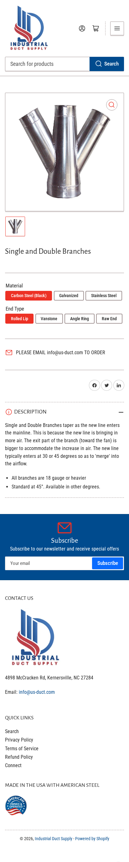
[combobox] (64, 64)
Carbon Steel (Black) (29, 295)
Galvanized (68, 295)
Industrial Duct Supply (53, 838)
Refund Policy (19, 757)
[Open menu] (117, 28)
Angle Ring (79, 318)
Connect (13, 765)
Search (111, 64)
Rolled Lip (19, 318)
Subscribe (107, 563)
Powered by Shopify (92, 838)
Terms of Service (22, 749)
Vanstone (49, 318)
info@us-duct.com (37, 692)
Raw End (109, 318)
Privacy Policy (19, 740)
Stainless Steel (103, 295)
